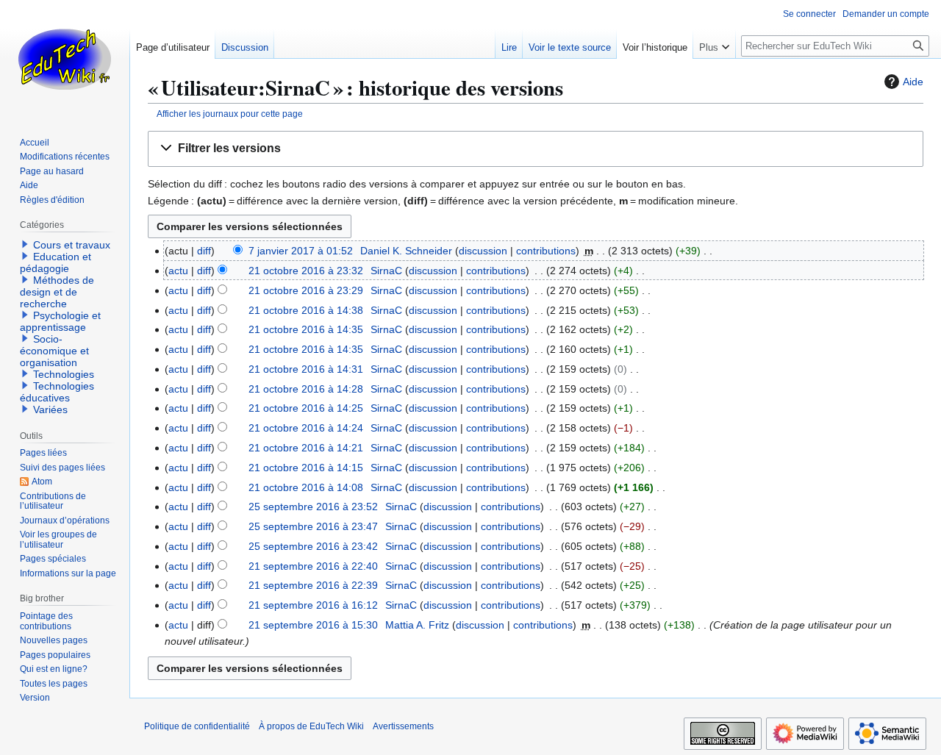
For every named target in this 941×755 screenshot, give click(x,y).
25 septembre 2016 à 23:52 (313, 506)
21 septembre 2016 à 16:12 (313, 605)
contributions (546, 251)
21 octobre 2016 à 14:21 (305, 448)
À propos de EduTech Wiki (311, 726)
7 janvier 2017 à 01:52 (300, 251)
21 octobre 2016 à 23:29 (305, 290)
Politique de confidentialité (197, 726)
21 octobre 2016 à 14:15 (305, 467)
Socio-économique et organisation (54, 350)
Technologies (63, 374)
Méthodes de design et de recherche (57, 291)
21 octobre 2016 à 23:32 (305, 270)
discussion (483, 251)
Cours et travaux (71, 245)
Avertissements (403, 726)
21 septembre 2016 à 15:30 (313, 625)
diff (204, 251)
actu (178, 270)
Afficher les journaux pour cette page (230, 113)
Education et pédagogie (55, 262)
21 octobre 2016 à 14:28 (305, 389)
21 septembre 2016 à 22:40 (313, 566)
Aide (913, 81)
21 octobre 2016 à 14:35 (305, 329)
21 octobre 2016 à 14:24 (305, 428)
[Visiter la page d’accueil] (65, 59)
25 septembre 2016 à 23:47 (313, 526)
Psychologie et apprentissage (60, 321)
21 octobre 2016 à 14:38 (305, 310)
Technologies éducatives (57, 392)
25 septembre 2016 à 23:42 (313, 546)
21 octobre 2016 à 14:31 (305, 369)
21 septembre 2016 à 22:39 (313, 585)
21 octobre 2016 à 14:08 (305, 487)
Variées (50, 409)
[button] (535, 149)
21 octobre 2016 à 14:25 (305, 408)
